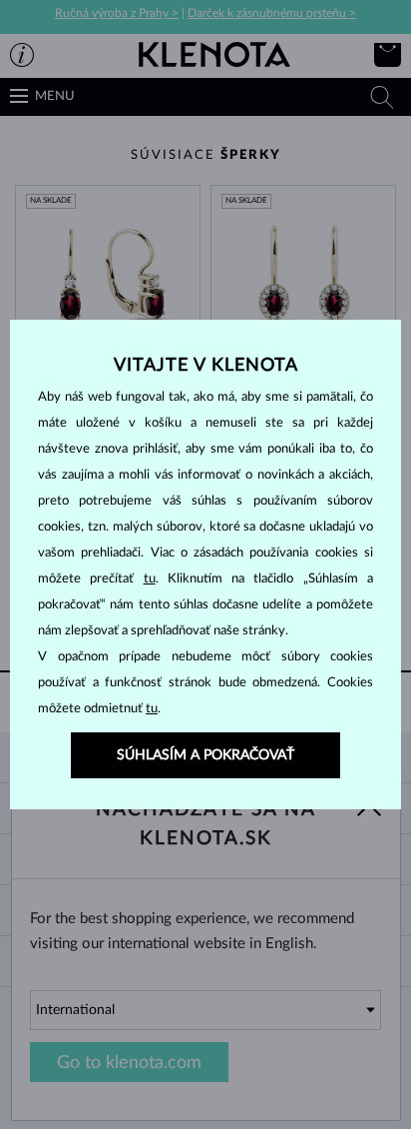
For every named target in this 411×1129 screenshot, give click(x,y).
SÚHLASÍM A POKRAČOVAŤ (205, 755)
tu (150, 578)
